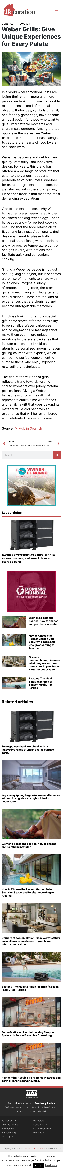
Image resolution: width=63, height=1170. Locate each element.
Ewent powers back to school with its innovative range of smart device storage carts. (28, 558)
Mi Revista (38, 1132)
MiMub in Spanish (28, 428)
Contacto (22, 1111)
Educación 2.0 (9, 1120)
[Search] (57, 455)
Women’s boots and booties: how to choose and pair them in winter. (43, 621)
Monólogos (7, 1136)
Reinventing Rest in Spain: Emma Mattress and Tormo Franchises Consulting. (31, 1079)
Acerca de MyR (38, 1111)
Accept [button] (38, 1165)
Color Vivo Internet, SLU (35, 1148)
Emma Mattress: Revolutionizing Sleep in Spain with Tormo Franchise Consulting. (28, 1034)
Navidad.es (8, 1128)
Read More (51, 1165)
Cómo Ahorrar (40, 1124)
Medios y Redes (45, 1103)
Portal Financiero (42, 1128)
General (7, 23)
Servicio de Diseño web (44, 1107)
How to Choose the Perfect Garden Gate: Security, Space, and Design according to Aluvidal (42, 642)
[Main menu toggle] (56, 9)
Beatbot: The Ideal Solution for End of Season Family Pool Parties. (41, 683)
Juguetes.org (9, 1132)
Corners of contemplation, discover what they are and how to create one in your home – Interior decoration (44, 663)
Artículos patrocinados (16, 1107)
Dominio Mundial (10, 1124)
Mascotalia (38, 1120)
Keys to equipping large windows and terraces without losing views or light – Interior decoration (31, 798)
